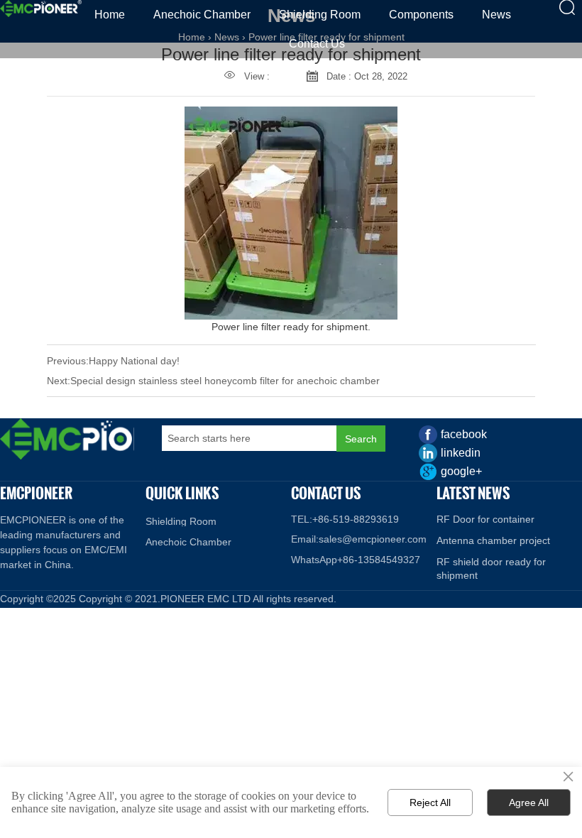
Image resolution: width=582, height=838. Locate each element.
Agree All (529, 802)
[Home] (41, 8)
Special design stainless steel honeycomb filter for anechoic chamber (225, 380)
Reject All (430, 802)
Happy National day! (134, 360)
